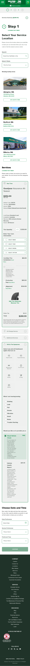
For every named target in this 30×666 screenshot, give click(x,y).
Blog (15, 610)
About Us (15, 570)
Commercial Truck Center (15, 577)
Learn (15, 626)
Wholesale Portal (15, 575)
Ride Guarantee (15, 624)
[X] (15, 649)
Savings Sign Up (15, 596)
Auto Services (15, 589)
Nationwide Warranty (15, 603)
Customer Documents (15, 580)
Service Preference (7, 528)
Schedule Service (15, 587)
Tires (15, 592)
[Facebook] (9, 649)
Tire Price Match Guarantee (15, 622)
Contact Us (15, 564)
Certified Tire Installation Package (15, 598)
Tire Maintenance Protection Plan (15, 601)
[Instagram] (12, 649)
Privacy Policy (20, 658)
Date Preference (7, 519)
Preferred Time (6, 537)
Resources (15, 617)
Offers (15, 594)
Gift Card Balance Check (15, 620)
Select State (6, 61)
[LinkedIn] (18, 649)
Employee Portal (10, 658)
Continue (15, 549)
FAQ (15, 613)
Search (4, 52)
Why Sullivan (15, 568)
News (15, 573)
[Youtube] (20, 649)
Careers (15, 561)
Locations (15, 566)
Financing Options (15, 615)
